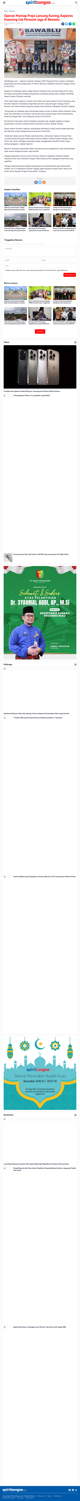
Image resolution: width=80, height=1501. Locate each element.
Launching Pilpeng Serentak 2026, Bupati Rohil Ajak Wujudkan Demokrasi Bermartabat (36, 1164)
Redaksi (49, 1496)
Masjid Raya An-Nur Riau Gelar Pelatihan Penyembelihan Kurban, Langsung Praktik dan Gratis (44, 1169)
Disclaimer (20, 1498)
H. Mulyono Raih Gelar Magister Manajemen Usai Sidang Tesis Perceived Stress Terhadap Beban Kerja (63, 209)
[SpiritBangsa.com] (40, 2)
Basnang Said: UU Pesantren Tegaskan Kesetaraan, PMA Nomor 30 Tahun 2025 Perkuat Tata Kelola (40, 230)
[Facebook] (36, 182)
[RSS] (44, 182)
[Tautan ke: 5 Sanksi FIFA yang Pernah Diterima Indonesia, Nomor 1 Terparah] (8, 795)
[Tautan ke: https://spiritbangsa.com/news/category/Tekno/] (75, 342)
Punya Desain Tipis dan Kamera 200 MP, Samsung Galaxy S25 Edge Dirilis (41, 554)
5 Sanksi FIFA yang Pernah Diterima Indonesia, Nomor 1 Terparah (37, 718)
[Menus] (4, 2)
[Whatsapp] (73, 23)
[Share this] (62, 23)
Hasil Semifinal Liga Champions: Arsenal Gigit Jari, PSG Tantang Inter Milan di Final (44, 877)
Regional (6, 24)
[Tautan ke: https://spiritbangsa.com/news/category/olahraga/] (75, 664)
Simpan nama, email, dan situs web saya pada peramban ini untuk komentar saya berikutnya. (37, 270)
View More (40, 331)
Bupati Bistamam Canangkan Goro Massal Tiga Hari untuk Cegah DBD (39, 1327)
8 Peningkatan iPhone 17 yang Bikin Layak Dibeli (31, 395)
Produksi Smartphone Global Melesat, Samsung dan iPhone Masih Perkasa (32, 391)
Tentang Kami (41, 1496)
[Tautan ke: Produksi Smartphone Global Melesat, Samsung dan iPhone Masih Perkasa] (40, 367)
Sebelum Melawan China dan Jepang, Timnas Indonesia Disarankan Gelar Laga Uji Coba (36, 713)
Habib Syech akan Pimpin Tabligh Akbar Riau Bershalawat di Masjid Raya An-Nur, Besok (14, 209)
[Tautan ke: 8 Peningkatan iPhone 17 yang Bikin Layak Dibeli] (8, 473)
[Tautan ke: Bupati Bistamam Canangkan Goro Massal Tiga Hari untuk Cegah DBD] (8, 1404)
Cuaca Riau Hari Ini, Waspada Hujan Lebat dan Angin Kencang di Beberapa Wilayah (15, 230)
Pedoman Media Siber (8, 1498)
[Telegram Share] (70, 23)
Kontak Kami (57, 1496)
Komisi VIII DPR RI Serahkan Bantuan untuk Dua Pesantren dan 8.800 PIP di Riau (64, 230)
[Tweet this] (66, 23)
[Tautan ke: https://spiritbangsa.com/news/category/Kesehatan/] (75, 1115)
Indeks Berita (29, 1498)
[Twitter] (40, 182)
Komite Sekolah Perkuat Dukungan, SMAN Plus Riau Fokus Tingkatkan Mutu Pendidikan (39, 209)
